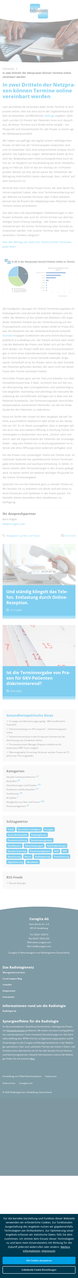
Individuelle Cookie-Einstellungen (39, 1269)
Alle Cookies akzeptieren (39, 1260)
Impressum (48, 1251)
